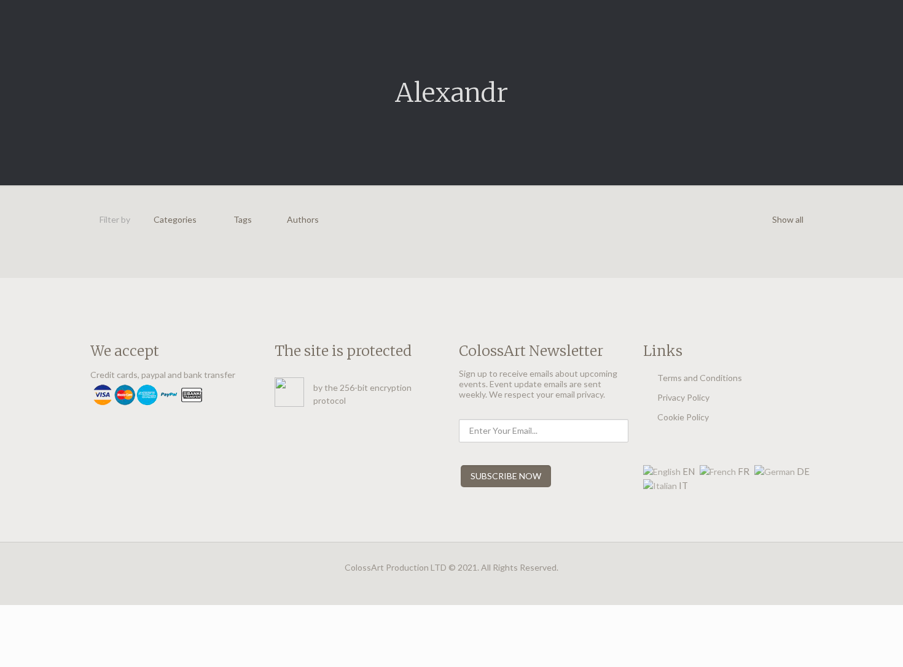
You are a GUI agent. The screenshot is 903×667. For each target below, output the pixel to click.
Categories (175, 219)
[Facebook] (435, 586)
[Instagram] (451, 586)
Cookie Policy (683, 417)
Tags (242, 219)
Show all (787, 219)
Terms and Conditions (699, 377)
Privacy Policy (683, 397)
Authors (303, 219)
